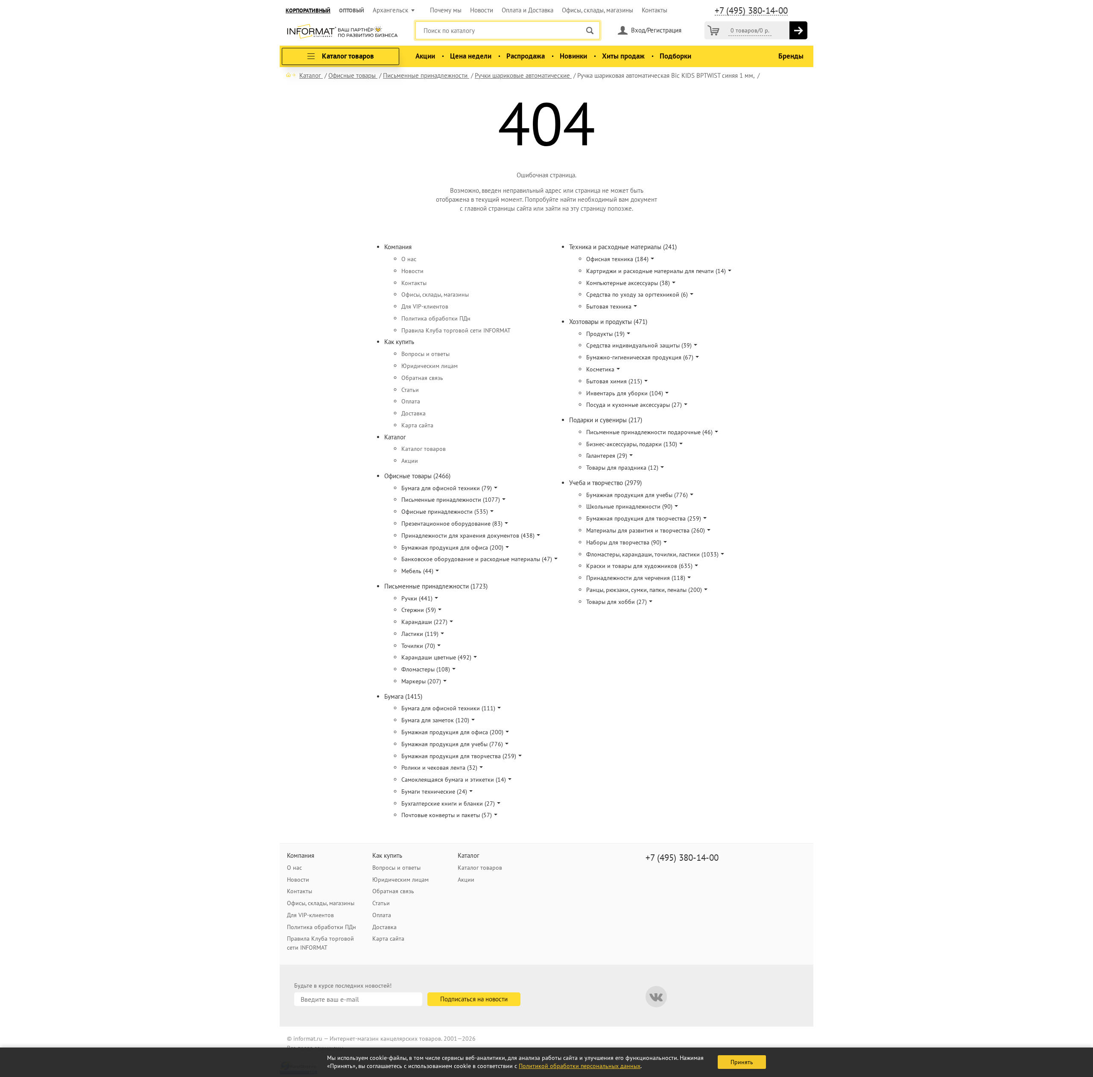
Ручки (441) (417, 598)
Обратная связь (422, 378)
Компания (398, 247)
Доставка (413, 413)
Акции (425, 56)
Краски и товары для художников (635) (639, 566)
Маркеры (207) (421, 681)
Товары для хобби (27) (616, 602)
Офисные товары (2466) (417, 476)
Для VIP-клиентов (424, 306)
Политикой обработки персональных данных (579, 1066)
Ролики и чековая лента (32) (439, 767)
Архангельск (390, 10)
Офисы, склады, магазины (597, 10)
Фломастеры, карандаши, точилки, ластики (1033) (652, 554)
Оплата (410, 401)
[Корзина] (713, 30)
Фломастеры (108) (425, 669)
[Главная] (290, 75)
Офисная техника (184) (617, 259)
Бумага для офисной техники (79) (446, 488)
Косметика (600, 369)
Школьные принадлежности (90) (629, 506)
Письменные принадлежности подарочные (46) (649, 432)
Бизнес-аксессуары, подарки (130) (631, 444)
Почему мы (446, 10)
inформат (342, 32)
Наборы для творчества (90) (623, 542)
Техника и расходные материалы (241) (623, 247)
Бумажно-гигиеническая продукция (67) (639, 357)
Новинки (573, 56)
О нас (408, 259)
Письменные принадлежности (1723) (436, 586)
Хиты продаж (623, 56)
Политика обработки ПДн (436, 318)
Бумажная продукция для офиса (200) (452, 547)
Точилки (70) (418, 646)
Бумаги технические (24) (434, 791)
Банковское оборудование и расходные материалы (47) (476, 559)
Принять (742, 1062)
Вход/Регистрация (656, 30)
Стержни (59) (418, 610)
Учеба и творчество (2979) (605, 483)
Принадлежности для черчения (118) (635, 578)
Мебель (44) (417, 571)
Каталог (395, 437)
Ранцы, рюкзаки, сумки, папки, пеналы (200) (644, 590)
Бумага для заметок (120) (435, 720)
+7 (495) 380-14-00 (751, 10)
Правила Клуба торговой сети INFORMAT (456, 330)
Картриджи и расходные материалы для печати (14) (656, 271)
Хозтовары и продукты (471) (608, 322)
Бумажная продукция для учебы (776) (452, 744)
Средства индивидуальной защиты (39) (639, 345)
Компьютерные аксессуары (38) (628, 283)
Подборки (675, 56)
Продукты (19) (605, 334)
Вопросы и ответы (425, 354)
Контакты (654, 10)
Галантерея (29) (606, 455)
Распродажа (525, 56)
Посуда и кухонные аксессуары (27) (634, 405)
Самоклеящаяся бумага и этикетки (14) (453, 779)
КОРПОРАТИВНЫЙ (308, 10)
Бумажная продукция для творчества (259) (458, 756)
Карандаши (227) (424, 622)
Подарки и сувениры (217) (605, 420)
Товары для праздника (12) (622, 467)
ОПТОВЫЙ (351, 10)
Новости (481, 10)
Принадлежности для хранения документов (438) (468, 535)
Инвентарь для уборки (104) (624, 393)
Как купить (399, 342)
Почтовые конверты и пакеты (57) (446, 815)
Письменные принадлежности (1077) (450, 499)
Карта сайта (417, 425)
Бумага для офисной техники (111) (448, 708)
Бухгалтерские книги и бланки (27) (448, 803)
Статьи (410, 390)
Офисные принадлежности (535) (444, 511)
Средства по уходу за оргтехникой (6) (637, 294)
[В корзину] (798, 30)
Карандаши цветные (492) (436, 657)
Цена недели (470, 56)
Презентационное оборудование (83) (452, 523)
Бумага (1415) (403, 696)
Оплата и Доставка (527, 10)
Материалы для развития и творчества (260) (645, 530)
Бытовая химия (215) (614, 381)
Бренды (791, 56)
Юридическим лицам (429, 366)
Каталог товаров (423, 449)
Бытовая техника (608, 306)
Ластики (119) (419, 634)
